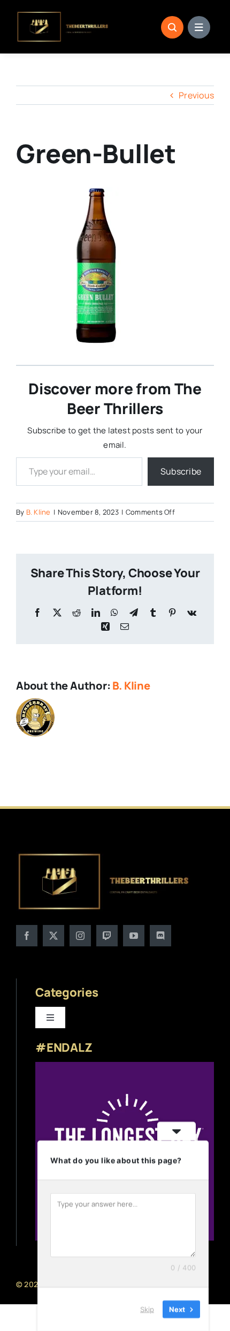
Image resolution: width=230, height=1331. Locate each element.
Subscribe (180, 471)
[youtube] (133, 935)
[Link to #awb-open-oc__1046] (172, 27)
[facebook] (26, 935)
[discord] (160, 935)
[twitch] (107, 935)
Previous (196, 95)
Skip (147, 1309)
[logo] (63, 15)
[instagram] (80, 935)
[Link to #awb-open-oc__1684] (199, 27)
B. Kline (38, 512)
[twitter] (53, 935)
